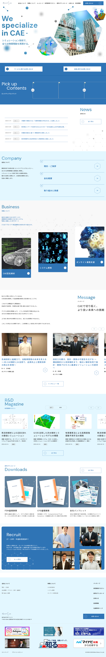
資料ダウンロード (62, 3)
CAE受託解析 (51, 587)
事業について (31, 3)
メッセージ (40, 3)
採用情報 (78, 3)
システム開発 (51, 590)
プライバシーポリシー (17, 652)
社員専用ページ (98, 608)
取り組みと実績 (6, 593)
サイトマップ (5, 652)
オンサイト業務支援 (53, 593)
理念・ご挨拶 (5, 587)
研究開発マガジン (50, 3)
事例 (60, 407)
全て (51, 407)
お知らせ (71, 3)
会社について (22, 3)
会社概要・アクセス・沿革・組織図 (11, 590)
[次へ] (101, 328)
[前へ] (94, 328)
